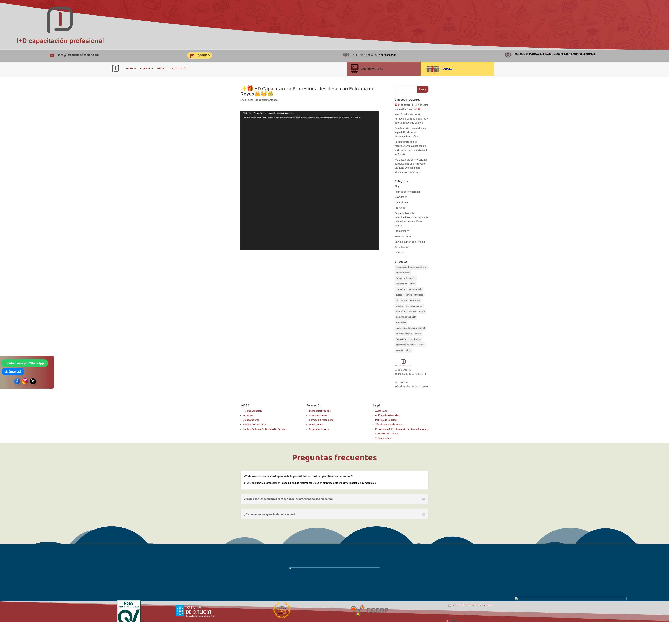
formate (412, 311)
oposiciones (401, 339)
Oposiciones (401, 202)
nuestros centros (404, 334)
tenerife (399, 350)
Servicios (248, 415)
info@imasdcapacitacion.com (78, 55)
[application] (309, 180)
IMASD (129, 68)
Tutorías (399, 252)
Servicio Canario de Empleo (410, 241)
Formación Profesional (407, 191)
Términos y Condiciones (388, 424)
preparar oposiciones (406, 345)
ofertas (418, 334)
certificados (401, 283)
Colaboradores (251, 420)
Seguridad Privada (319, 429)
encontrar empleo (414, 306)
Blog (257, 100)
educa (404, 300)
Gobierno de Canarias (406, 317)
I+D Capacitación (252, 410)
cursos (399, 295)
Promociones (402, 231)
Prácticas (400, 207)
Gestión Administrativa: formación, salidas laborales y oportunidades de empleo (411, 118)
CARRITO (203, 55)
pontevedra (416, 339)
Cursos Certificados (320, 410)
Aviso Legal (381, 410)
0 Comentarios (269, 100)
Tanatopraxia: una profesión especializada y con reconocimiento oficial (410, 132)
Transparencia (383, 438)
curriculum (401, 289)
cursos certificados (414, 295)
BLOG (160, 68)
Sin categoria (402, 247)
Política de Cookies (386, 420)
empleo (399, 306)
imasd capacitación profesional (410, 328)
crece (412, 283)
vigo (408, 350)
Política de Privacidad (387, 415)
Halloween (401, 322)
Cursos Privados (318, 415)
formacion (400, 311)
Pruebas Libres (403, 236)
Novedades (401, 197)
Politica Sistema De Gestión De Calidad (264, 429)
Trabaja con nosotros (254, 424)
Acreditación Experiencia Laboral (411, 267)
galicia (422, 311)
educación (415, 300)
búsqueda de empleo (405, 278)
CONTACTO (175, 68)
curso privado (415, 289)
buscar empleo (403, 272)
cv (397, 300)
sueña (421, 345)
